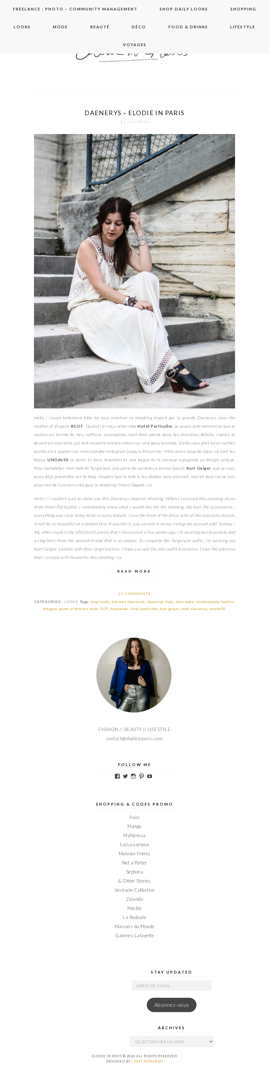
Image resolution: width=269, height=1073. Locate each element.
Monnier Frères (135, 853)
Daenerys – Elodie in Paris (134, 113)
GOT (104, 609)
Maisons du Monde (134, 926)
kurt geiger (169, 609)
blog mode (100, 602)
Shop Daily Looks (184, 9)
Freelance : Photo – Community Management (75, 9)
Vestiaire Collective (134, 890)
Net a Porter (134, 862)
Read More (134, 571)
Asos (134, 817)
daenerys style (160, 602)
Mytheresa (134, 835)
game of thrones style (78, 609)
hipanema (119, 609)
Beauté (100, 26)
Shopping (243, 9)
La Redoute (134, 917)
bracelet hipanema (128, 602)
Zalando (134, 899)
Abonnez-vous (171, 1005)
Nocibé (134, 908)
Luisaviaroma (134, 844)
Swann (138, 485)
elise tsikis (185, 602)
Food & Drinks (188, 26)
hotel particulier (144, 609)
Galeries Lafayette (134, 935)
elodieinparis (207, 602)
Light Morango (147, 1061)
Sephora (134, 872)
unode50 (217, 609)
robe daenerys (194, 609)
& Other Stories (134, 881)
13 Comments (134, 593)
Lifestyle (242, 26)
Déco (139, 26)
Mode (60, 26)
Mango (134, 826)
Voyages (134, 44)
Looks (22, 26)
